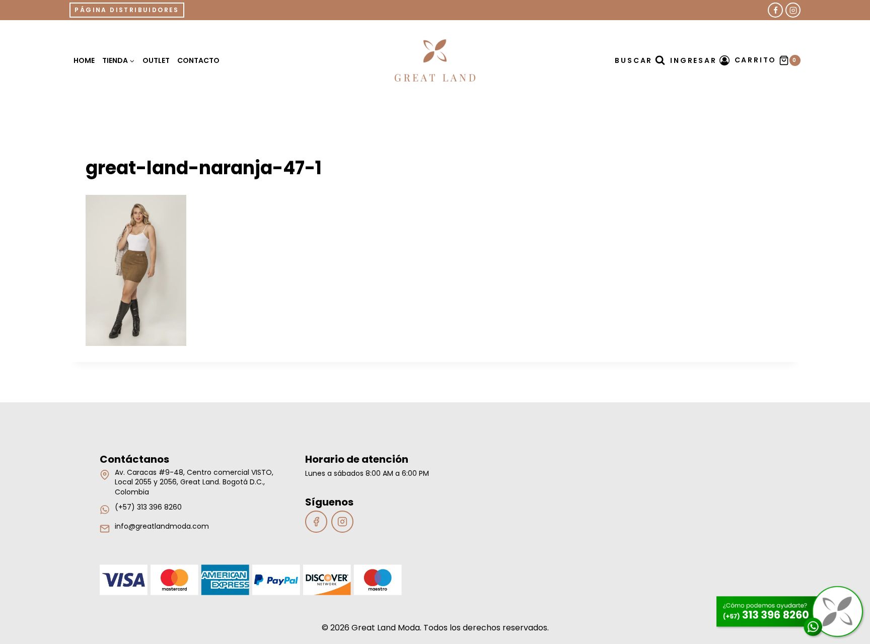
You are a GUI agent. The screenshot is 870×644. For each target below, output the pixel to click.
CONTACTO (198, 60)
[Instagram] (793, 10)
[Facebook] (775, 10)
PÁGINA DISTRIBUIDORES (127, 10)
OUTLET (156, 60)
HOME (84, 60)
